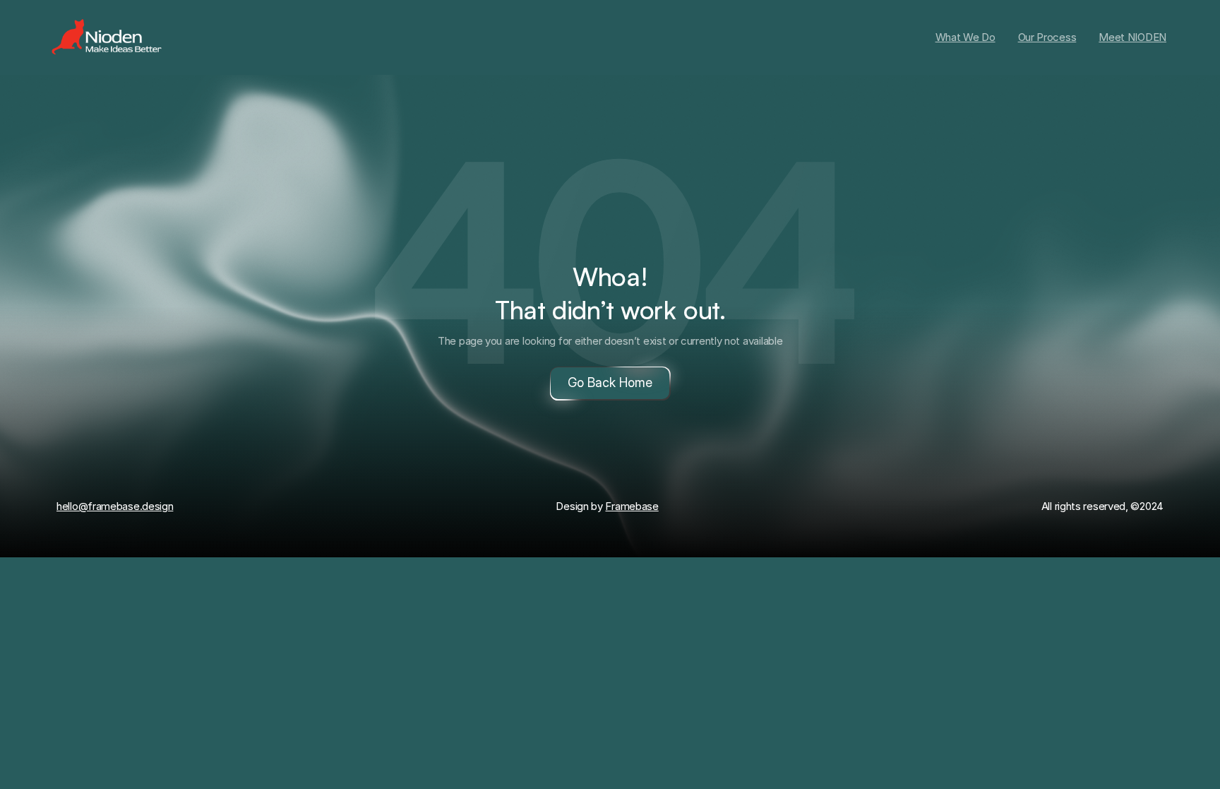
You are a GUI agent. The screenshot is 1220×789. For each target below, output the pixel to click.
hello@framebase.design (114, 506)
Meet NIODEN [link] (1132, 37)
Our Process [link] (1047, 37)
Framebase (631, 506)
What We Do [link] (965, 37)
